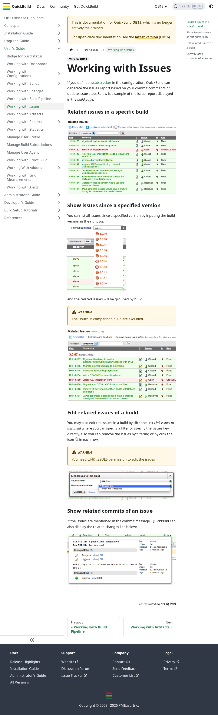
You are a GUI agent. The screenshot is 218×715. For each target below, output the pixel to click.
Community (59, 6)
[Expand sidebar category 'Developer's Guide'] (59, 202)
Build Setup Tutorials (20, 210)
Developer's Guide (19, 202)
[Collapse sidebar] (32, 639)
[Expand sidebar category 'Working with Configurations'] (59, 73)
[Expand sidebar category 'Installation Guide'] (59, 33)
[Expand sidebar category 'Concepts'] (59, 25)
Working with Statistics (25, 129)
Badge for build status (25, 56)
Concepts (11, 25)
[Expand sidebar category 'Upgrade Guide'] (59, 40)
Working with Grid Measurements (21, 177)
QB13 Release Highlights (24, 18)
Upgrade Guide (16, 41)
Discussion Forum (75, 668)
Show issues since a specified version (198, 34)
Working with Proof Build (27, 160)
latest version (146, 37)
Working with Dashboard (27, 63)
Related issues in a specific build (197, 24)
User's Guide (14, 48)
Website (67, 661)
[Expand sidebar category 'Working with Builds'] (59, 83)
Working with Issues (23, 106)
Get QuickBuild (86, 6)
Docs (41, 6)
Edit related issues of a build (199, 45)
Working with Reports (24, 121)
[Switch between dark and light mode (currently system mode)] (211, 6)
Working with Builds (23, 83)
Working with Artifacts (25, 114)
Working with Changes (25, 91)
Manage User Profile (23, 137)
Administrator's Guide (22, 195)
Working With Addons (24, 167)
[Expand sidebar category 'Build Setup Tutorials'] (59, 210)
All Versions (19, 682)
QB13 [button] (159, 6)
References (13, 217)
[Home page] (71, 50)
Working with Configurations (19, 73)
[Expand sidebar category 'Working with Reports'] (59, 121)
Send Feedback (124, 668)
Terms (169, 668)
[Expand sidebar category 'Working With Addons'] (59, 167)
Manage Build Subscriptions (29, 144)
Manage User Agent (23, 152)
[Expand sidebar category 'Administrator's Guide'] (59, 194)
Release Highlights (25, 661)
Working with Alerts (23, 187)
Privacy (169, 661)
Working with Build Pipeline (29, 98)
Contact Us (121, 661)
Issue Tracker (72, 675)
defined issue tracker (94, 82)
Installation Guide (18, 33)
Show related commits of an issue (199, 56)
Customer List (123, 675)
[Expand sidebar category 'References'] (59, 217)
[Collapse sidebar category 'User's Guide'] (59, 48)
